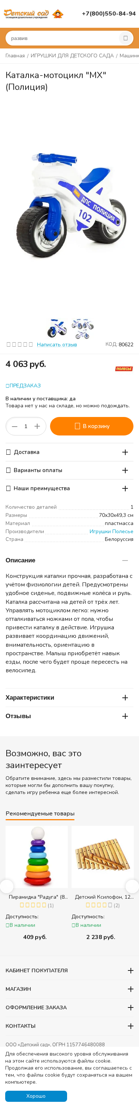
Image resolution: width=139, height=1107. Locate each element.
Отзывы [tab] (18, 716)
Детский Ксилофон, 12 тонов (102, 897)
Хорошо (36, 1096)
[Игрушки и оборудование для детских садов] (34, 13)
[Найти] (125, 38)
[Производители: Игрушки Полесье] (124, 368)
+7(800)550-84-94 (109, 14)
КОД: (112, 344)
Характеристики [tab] (30, 697)
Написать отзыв (57, 344)
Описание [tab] (20, 560)
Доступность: (22, 916)
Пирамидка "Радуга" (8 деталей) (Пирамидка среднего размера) (36, 897)
